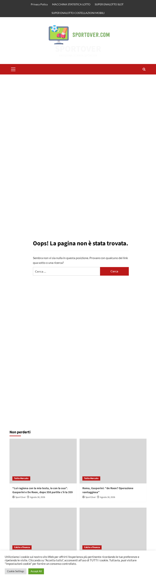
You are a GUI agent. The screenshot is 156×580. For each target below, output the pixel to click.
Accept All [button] (36, 571)
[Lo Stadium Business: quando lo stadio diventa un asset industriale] (43, 530)
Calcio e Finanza (22, 547)
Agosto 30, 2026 (37, 497)
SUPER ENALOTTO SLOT (109, 4)
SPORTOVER (78, 49)
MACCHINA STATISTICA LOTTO (71, 4)
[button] (13, 69)
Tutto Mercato (21, 478)
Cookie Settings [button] (15, 571)
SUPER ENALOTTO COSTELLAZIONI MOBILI (78, 12)
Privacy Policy (39, 4)
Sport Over (20, 497)
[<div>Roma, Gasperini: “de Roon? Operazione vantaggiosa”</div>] (113, 461)
